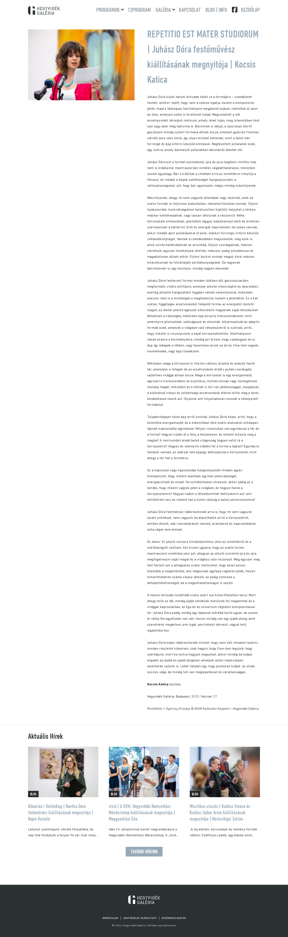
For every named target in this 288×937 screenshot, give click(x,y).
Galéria (163, 10)
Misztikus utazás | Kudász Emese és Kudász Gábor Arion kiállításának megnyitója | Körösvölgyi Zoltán (220, 813)
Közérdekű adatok (174, 918)
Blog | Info (216, 10)
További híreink (144, 852)
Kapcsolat (190, 10)
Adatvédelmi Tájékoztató (139, 918)
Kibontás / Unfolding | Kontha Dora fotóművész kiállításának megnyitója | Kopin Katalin (60, 813)
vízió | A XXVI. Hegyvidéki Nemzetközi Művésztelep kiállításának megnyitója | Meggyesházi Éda (142, 813)
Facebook (235, 10)
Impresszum (110, 918)
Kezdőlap (250, 10)
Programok (108, 10)
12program (139, 10)
